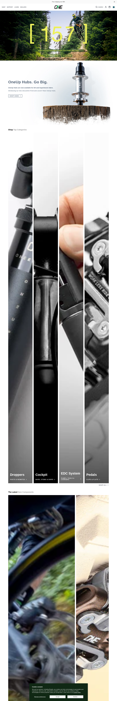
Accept (57, 696)
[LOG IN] (106, 7)
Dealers (23, 7)
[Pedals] (97, 308)
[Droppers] (20, 308)
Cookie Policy (77, 692)
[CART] (110, 7)
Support (10, 7)
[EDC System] (71, 308)
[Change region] (113, 7)
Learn (16, 7)
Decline (75, 696)
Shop (3, 7)
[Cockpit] (46, 308)
